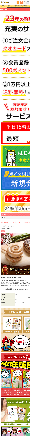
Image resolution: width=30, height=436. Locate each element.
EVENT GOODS (4, 8)
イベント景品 (11, 8)
